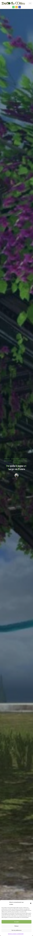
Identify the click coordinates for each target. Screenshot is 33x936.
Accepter (16, 921)
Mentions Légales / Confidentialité (15, 933)
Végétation (16, 462)
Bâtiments (7, 458)
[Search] (13, 7)
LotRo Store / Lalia (18, 460)
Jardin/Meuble (8, 460)
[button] (30, 903)
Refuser (16, 926)
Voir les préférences (16, 930)
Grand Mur (24, 458)
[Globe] (19, 7)
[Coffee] (16, 7)
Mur (26, 460)
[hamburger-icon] (30, 3)
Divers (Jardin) (15, 458)
